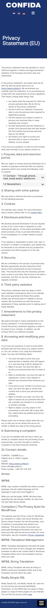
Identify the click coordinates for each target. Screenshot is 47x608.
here (30, 594)
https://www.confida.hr (11, 88)
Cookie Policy (36, 212)
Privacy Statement (36, 535)
